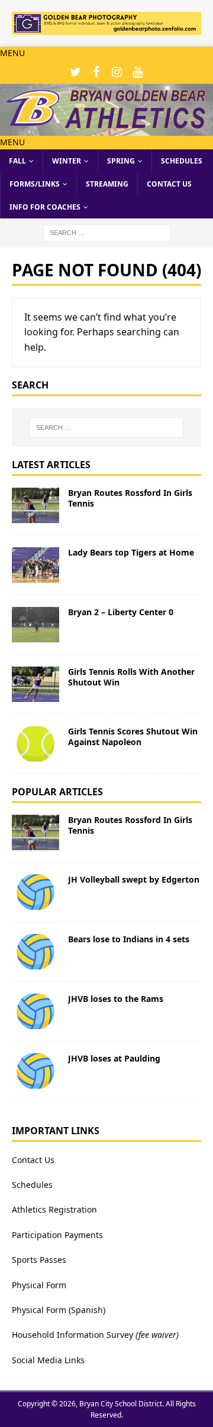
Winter (66, 161)
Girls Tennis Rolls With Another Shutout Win (131, 677)
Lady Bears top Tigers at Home (131, 552)
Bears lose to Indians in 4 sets (128, 939)
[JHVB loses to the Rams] (35, 1011)
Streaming (107, 184)
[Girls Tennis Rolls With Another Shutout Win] (35, 684)
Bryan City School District (120, 1404)
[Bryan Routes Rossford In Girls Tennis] (35, 505)
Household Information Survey (72, 1334)
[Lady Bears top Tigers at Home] (35, 565)
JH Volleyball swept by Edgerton (133, 879)
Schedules (181, 161)
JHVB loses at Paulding (114, 1058)
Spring (121, 161)
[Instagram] (116, 72)
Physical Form (39, 1285)
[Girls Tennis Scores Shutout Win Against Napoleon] (35, 744)
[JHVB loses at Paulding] (35, 1071)
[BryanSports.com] (106, 129)
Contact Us (169, 184)
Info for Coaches (44, 207)
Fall (17, 161)
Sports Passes (39, 1259)
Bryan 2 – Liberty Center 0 (120, 612)
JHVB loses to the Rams (115, 998)
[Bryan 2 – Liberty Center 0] (35, 624)
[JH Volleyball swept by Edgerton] (35, 892)
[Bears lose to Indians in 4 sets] (35, 951)
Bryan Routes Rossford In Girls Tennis (130, 498)
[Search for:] (106, 232)
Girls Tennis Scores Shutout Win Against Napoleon (133, 736)
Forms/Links (34, 184)
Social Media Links (48, 1360)
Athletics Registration (54, 1209)
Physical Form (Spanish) (58, 1309)
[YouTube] (137, 72)
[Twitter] (75, 72)
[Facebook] (96, 72)
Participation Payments (57, 1234)
